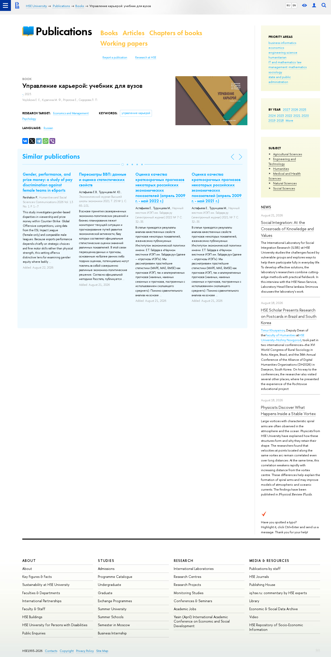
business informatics (282, 43)
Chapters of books (175, 33)
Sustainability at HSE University (46, 584)
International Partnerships (41, 601)
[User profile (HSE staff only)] (314, 5)
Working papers (124, 43)
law (299, 62)
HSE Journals (259, 576)
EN (294, 5)
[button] (122, 164)
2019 (272, 120)
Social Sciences (284, 188)
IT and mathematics (282, 62)
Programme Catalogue (115, 576)
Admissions (106, 568)
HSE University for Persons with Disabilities (54, 625)
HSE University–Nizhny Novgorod (282, 337)
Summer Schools (110, 617)
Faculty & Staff (33, 609)
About (29, 560)
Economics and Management (71, 113)
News (266, 207)
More (289, 120)
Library (254, 601)
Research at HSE (145, 57)
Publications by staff (265, 568)
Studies (106, 560)
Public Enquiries (33, 633)
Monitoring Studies (188, 593)
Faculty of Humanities (280, 335)
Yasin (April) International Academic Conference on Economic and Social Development (202, 621)
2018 (280, 120)
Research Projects (187, 584)
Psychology (29, 119)
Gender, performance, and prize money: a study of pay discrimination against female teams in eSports (47, 182)
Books (109, 33)
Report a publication (114, 57)
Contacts (51, 651)
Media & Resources (269, 560)
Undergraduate (109, 584)
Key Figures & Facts (37, 576)
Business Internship (112, 633)
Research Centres (187, 576)
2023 (280, 115)
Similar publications (51, 156)
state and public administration (279, 79)
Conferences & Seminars (193, 601)
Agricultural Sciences (287, 154)
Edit (318, 650)
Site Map (102, 651)
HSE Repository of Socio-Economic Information (276, 627)
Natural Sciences (285, 183)
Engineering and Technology (282, 161)
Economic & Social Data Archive (273, 609)
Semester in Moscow (114, 625)
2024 (272, 115)
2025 (302, 109)
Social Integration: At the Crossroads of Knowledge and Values (287, 229)
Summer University (112, 609)
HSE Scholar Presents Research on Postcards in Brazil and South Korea (288, 316)
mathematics (298, 67)
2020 (305, 115)
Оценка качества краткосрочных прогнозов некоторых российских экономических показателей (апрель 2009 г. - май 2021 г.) (217, 188)
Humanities (281, 168)
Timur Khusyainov (273, 330)
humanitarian (277, 57)
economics (276, 47)
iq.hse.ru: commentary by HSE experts (278, 593)
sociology (275, 72)
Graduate (105, 593)
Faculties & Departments (41, 593)
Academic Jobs (185, 609)
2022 (288, 115)
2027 (286, 109)
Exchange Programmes (115, 601)
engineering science (282, 52)
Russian (48, 128)
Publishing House (262, 584)
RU (288, 5)
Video (253, 617)
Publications (64, 31)
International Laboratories (193, 568)
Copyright (67, 651)
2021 (296, 115)
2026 (294, 109)
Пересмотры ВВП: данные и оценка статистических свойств (102, 180)
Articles (133, 33)
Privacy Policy (85, 651)
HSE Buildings (32, 617)
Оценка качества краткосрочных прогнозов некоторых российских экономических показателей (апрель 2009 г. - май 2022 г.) (160, 188)
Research (184, 560)
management (277, 67)
